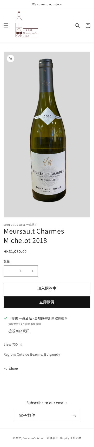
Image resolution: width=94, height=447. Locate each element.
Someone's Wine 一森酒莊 (39, 438)
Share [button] (13, 368)
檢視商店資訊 (19, 331)
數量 (7, 261)
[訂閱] (74, 415)
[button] (6, 25)
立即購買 (47, 302)
